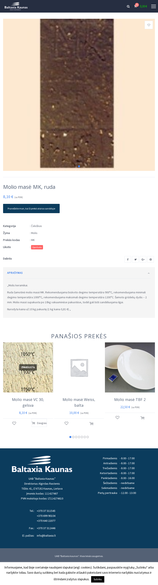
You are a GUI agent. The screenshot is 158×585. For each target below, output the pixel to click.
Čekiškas (36, 226)
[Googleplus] (143, 259)
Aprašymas (15, 273)
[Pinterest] (150, 259)
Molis (34, 233)
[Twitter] (135, 259)
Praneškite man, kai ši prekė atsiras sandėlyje (31, 208)
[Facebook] (127, 259)
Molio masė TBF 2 (130, 399)
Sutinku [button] (98, 579)
